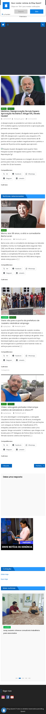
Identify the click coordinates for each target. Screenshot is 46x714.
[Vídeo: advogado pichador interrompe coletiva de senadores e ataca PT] (23, 388)
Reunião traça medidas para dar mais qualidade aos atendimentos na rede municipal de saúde (8, 466)
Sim (38, 10)
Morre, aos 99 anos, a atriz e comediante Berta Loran (20, 234)
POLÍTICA (11, 109)
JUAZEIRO (5, 317)
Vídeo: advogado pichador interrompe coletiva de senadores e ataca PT (19, 408)
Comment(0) (32, 119)
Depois (27, 10)
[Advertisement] (23, 51)
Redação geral (19, 119)
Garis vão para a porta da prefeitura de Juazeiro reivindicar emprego (20, 322)
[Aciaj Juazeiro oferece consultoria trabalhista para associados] (23, 609)
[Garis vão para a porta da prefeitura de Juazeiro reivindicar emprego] (23, 301)
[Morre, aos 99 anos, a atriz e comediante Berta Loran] (23, 214)
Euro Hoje (4, 579)
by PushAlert (7, 13)
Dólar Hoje (4, 574)
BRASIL (4, 109)
